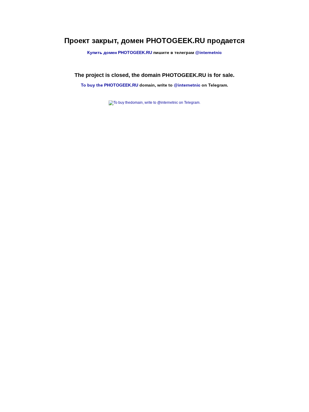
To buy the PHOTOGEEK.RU (109, 85)
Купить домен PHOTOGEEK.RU (119, 52)
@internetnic (208, 52)
